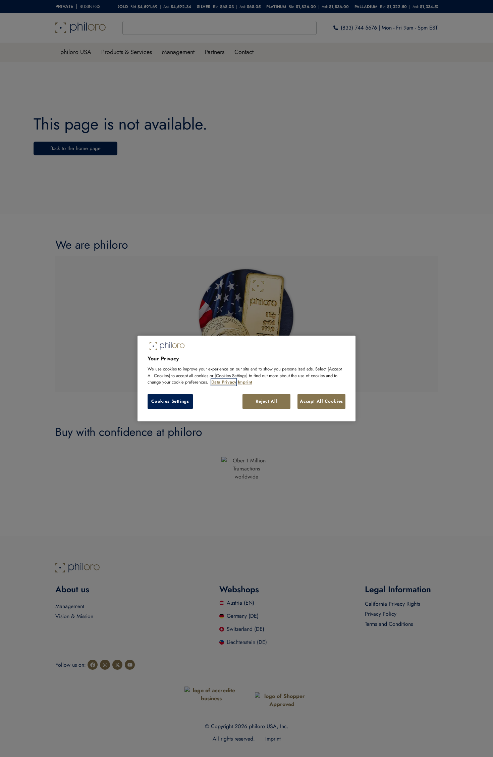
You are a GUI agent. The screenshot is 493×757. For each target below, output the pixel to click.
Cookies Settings (170, 401)
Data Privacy (223, 382)
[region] (246, 378)
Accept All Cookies (321, 401)
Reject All (266, 401)
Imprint (245, 382)
